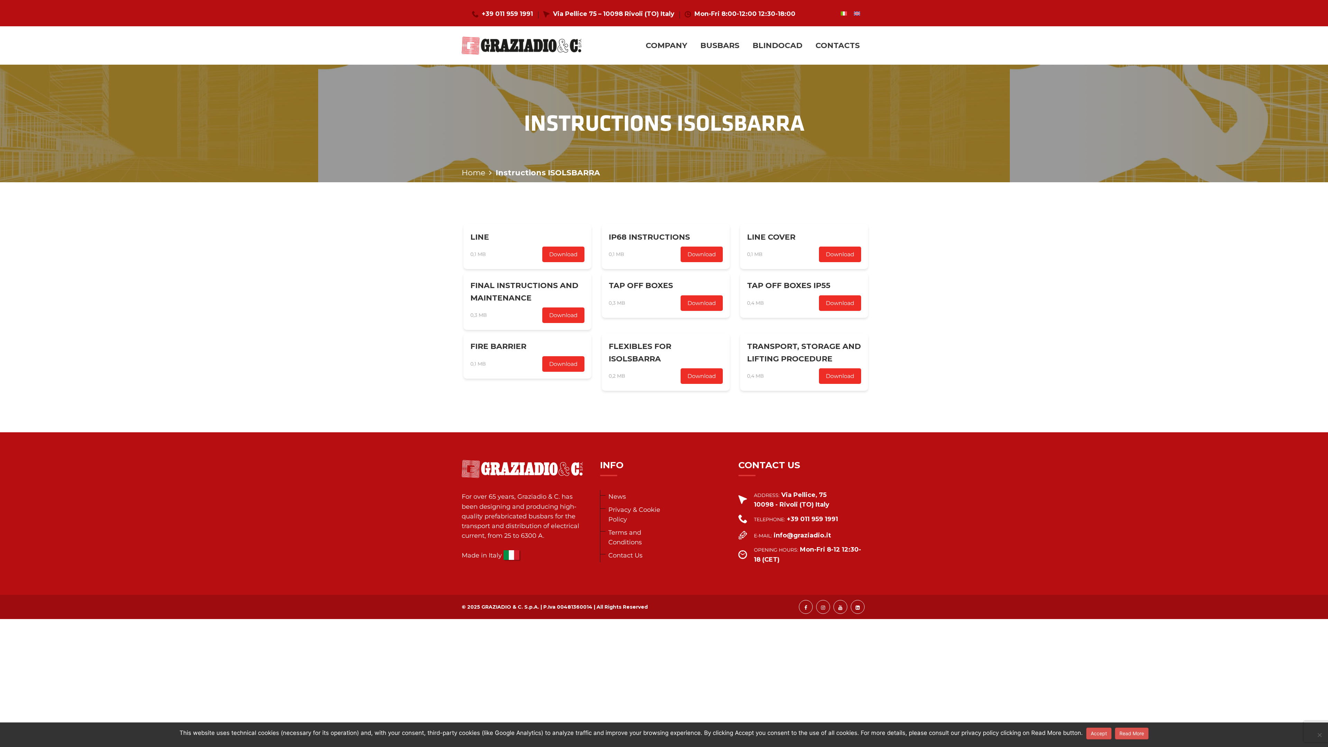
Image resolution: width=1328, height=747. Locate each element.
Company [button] (666, 45)
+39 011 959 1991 (507, 14)
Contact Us (625, 555)
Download (563, 254)
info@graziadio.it (802, 535)
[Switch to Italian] (843, 13)
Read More (1131, 733)
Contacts (837, 45)
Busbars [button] (719, 45)
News (617, 496)
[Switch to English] (857, 13)
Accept (1099, 733)
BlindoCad (777, 45)
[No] (1319, 734)
